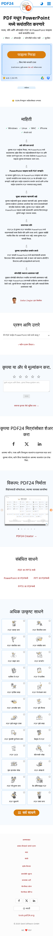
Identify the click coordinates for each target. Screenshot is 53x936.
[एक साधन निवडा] (49, 3)
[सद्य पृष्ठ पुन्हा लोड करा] (26, 6)
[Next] (51, 510)
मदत (26, 852)
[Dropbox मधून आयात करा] (48, 78)
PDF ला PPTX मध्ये (26, 569)
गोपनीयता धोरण (26, 886)
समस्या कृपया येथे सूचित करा (25, 405)
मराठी (28, 908)
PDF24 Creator (25, 536)
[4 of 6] (28, 529)
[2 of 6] (21, 529)
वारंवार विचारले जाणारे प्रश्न (26, 846)
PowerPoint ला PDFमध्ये (16, 578)
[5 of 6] (31, 529)
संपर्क (26, 858)
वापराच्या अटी (26, 880)
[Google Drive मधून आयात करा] (42, 78)
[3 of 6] (25, 529)
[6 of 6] (34, 529)
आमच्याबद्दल (26, 839)
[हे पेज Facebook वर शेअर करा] (13, 444)
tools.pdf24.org (26, 915)
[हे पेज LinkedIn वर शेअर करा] (39, 444)
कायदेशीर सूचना (26, 874)
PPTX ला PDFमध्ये (26, 586)
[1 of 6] (18, 529)
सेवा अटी (30, 67)
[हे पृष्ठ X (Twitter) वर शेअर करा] (26, 444)
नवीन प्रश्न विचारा (26, 344)
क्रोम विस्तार (26, 866)
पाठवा (26, 396)
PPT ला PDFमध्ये (41, 578)
